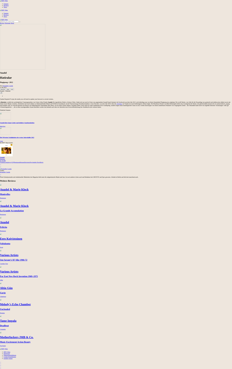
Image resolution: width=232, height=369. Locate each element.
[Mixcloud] (0, 366)
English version (8, 358)
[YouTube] (0, 365)
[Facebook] (0, 363)
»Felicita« (119, 104)
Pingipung (17, 162)
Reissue (22, 162)
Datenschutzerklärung (10, 355)
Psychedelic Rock (35, 162)
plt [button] (1, 93)
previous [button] (3, 89)
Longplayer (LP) (9, 162)
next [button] (12, 89)
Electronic (8, 23)
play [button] (8, 89)
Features (6, 4)
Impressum (7, 353)
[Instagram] (0, 361)
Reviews (6, 5)
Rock (12, 23)
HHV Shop (7, 352)
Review (2, 23)
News (5, 7)
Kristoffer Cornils (5, 172)
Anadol (2, 162)
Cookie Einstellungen (10, 357)
